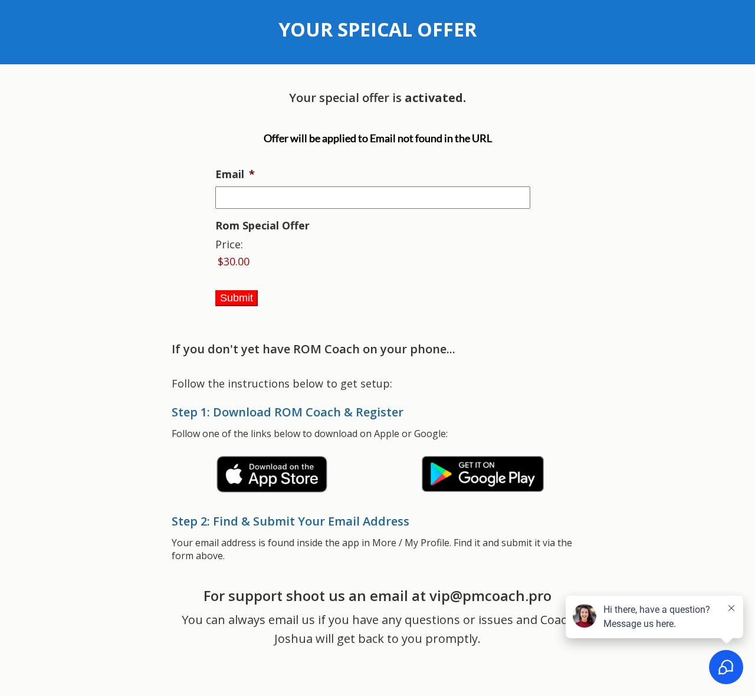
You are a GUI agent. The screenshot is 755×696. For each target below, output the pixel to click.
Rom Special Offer (262, 225)
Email (235, 174)
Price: (229, 244)
